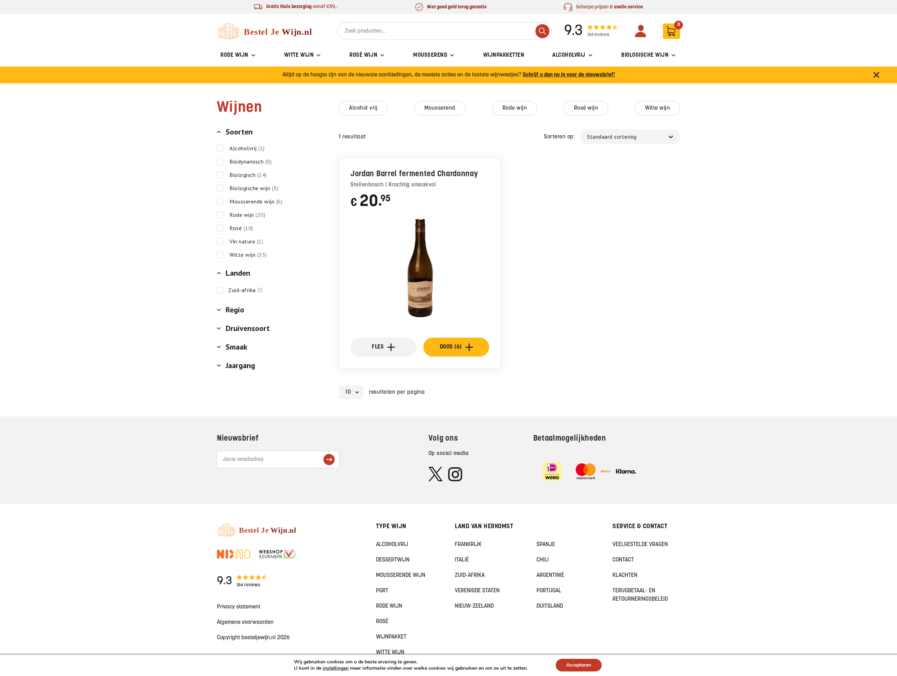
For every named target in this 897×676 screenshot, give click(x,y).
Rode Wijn (234, 55)
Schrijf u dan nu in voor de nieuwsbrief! (569, 75)
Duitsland (549, 606)
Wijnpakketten (504, 55)
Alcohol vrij (363, 108)
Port (382, 591)
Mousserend (430, 55)
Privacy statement (238, 607)
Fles (378, 347)
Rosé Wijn (363, 55)
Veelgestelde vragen (640, 544)
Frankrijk (468, 544)
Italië (462, 560)
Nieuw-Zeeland (474, 606)
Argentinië (550, 575)
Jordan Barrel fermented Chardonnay (414, 174)
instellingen (336, 668)
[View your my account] (640, 31)
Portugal (548, 591)
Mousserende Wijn (400, 575)
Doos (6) (451, 347)
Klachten (624, 575)
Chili (542, 560)
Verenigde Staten (477, 591)
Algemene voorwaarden (245, 622)
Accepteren (578, 665)
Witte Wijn (299, 55)
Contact (623, 560)
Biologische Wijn (645, 55)
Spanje (545, 544)
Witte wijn (657, 108)
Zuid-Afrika (470, 575)
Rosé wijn (586, 108)
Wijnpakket (391, 637)
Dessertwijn (393, 560)
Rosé (382, 622)
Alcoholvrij (569, 55)
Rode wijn (514, 108)
